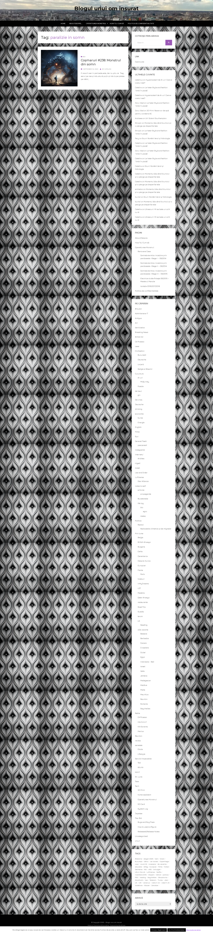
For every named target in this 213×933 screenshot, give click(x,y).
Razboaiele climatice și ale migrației (155, 529)
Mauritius (144, 694)
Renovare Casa (144, 251)
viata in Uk (156, 883)
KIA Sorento (143, 727)
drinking (138, 409)
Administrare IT (141, 313)
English (138, 427)
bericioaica (140, 327)
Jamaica (143, 676)
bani (156, 859)
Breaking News (141, 332)
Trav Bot (138, 818)
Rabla (137, 713)
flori (136, 436)
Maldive (143, 685)
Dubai (142, 652)
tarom (140, 616)
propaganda (145, 494)
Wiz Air (141, 767)
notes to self (140, 486)
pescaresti (142, 445)
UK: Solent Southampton (156, 118)
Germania (138, 869)
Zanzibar (154, 885)
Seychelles (145, 708)
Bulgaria (141, 547)
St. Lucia (138, 777)
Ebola (140, 749)
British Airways (144, 542)
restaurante (143, 602)
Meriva (141, 731)
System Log (143, 809)
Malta (142, 690)
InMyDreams (143, 583)
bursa (140, 418)
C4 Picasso (139, 342)
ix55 (150, 869)
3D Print (141, 790)
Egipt (142, 657)
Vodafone (138, 885)
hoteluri (141, 579)
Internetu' (139, 454)
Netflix (159, 872)
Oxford (158, 875)
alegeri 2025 (148, 859)
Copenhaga (164, 861)
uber (166, 880)
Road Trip (142, 607)
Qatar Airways (143, 597)
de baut (138, 391)
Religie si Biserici (145, 369)
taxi (146, 880)
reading (143, 877)
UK (139, 621)
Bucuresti (142, 355)
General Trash (141, 441)
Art (136, 323)
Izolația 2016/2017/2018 (150, 286)
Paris (142, 574)
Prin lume (139, 533)
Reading (143, 625)
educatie (138, 867)
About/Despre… (75, 23)
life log (141, 503)
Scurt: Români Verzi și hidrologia (156, 138)
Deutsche (142, 359)
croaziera (152, 864)
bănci (146, 861)
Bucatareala (143, 499)
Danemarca (143, 556)
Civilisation (139, 351)
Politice (138, 521)
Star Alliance (143, 481)
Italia (142, 671)
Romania (144, 704)
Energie (141, 422)
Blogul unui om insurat (106, 8)
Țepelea (138, 813)
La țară (141, 364)
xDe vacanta (143, 630)
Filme (137, 432)
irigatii (137, 463)
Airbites (141, 458)
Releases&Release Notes (149, 831)
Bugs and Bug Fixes (146, 822)
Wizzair (147, 885)
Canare (143, 643)
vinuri (137, 841)
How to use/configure (147, 827)
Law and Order (141, 472)
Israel (137, 468)
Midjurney (144, 382)
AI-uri (140, 378)
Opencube (139, 62)
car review (154, 861)
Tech (137, 786)
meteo (143, 516)
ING (145, 869)
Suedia (141, 612)
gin (139, 395)
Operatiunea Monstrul (96, 23)
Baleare (143, 634)
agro (145, 511)
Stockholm (139, 880)
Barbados (144, 638)
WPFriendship (104, 925)
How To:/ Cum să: (117, 23)
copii (137, 864)
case (137, 346)
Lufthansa (139, 477)
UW (140, 883)
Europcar (142, 565)
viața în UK (165, 883)
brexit (162, 859)
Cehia (140, 551)
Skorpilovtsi (162, 877)
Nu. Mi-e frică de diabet (176, 930)
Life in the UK (140, 872)
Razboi (141, 525)
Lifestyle (141, 754)
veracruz (146, 883)
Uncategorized (141, 836)
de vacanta (162, 864)
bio (84, 56)
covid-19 (143, 864)
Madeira (141, 593)
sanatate (138, 745)
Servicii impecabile (143, 759)
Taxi (139, 763)
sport (137, 772)
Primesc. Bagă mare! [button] (159, 930)
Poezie (141, 386)
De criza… (139, 400)
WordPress (121, 925)
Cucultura (139, 374)
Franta (140, 570)
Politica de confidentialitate (141, 23)
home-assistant (144, 795)
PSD (136, 877)
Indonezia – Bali (147, 662)
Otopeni (151, 875)
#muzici (138, 309)
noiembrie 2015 (141, 875)
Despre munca (144, 561)
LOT (139, 588)
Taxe (137, 781)
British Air (139, 337)
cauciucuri (142, 722)
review (138, 741)
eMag (146, 867)
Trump (160, 880)
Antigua (138, 318)
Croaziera (144, 648)
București (138, 861)
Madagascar (145, 680)
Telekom (153, 880)
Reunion (143, 699)
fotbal (166, 867)
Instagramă (140, 450)
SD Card (141, 804)
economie (139, 414)
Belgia (140, 537)
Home (63, 23)
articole (141, 490)
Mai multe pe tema (193, 930)
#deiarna (138, 859)
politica (165, 875)
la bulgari (157, 869)
